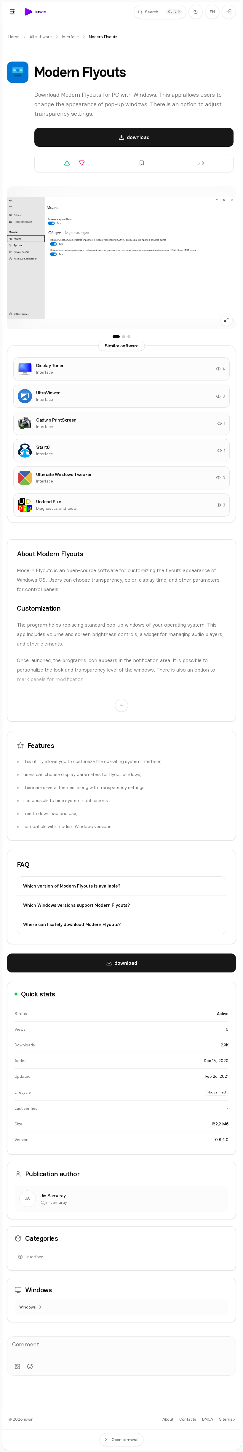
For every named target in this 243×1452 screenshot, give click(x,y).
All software (41, 36)
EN (212, 11)
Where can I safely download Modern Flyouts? (72, 924)
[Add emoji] (30, 1366)
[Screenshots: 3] (128, 336)
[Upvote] (67, 163)
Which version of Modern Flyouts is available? (71, 886)
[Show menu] (12, 11)
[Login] (229, 12)
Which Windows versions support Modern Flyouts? (76, 905)
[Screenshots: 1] (116, 336)
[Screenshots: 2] (123, 336)
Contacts (187, 1419)
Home (14, 36)
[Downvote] (82, 163)
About (167, 1419)
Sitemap (227, 1419)
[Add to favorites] (141, 163)
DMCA (207, 1419)
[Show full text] (121, 705)
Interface (70, 36)
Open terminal (125, 1439)
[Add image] (17, 1366)
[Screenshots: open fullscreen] (121, 257)
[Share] (201, 163)
